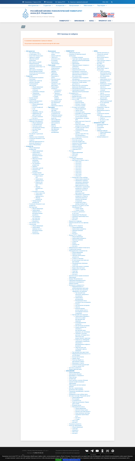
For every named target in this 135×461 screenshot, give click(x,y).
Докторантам (36, 219)
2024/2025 (78, 163)
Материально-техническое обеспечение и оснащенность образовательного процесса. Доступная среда (80, 74)
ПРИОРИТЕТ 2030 (105, 21)
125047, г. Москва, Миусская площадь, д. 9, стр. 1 (35, 450)
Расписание (49, 2)
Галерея (74, 232)
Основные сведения (77, 57)
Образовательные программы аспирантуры (37, 160)
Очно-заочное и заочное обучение (78, 380)
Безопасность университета (76, 285)
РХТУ (23, 26)
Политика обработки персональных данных (78, 360)
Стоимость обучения (77, 258)
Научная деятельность (103, 52)
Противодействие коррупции (80, 314)
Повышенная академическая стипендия (36, 94)
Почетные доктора (77, 140)
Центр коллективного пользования (103, 58)
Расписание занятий (37, 168)
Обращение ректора (74, 52)
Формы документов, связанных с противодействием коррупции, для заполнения (82, 329)
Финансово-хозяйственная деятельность (79, 83)
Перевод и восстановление (36, 137)
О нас (33, 109)
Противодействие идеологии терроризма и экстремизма (80, 290)
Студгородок (32, 99)
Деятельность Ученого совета (80, 160)
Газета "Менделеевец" (35, 144)
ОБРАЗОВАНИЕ (79, 21)
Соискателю (103, 105)
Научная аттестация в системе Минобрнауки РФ (80, 206)
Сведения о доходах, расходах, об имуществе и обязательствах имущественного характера (82, 336)
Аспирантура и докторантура (101, 65)
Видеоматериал (79, 102)
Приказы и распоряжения (58, 93)
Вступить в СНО (104, 119)
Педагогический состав (78, 70)
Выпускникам (74, 5)
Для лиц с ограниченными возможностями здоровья (76, 388)
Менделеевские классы (78, 406)
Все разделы (78, 101)
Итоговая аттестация (38, 191)
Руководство (75, 68)
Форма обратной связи (78, 268)
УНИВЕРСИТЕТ (64, 21)
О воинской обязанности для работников (55, 83)
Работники (35, 130)
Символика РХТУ (76, 149)
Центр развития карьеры (55, 123)
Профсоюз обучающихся (36, 121)
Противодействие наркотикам (80, 352)
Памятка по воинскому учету (55, 58)
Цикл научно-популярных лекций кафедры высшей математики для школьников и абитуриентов (37, 72)
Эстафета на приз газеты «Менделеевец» (82, 128)
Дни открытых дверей (35, 62)
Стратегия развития (77, 148)
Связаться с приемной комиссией (79, 2)
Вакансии (34, 105)
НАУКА (92, 21)
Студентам (47, 5)
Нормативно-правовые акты (39, 195)
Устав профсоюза (37, 124)
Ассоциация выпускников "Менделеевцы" (55, 62)
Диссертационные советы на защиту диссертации (105, 96)
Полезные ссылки (37, 126)
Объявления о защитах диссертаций (106, 100)
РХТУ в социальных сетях (79, 98)
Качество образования (75, 425)
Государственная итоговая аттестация (38, 173)
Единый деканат (33, 98)
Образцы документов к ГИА (39, 188)
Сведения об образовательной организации (67, 450)
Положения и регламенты (57, 90)
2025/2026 (78, 162)
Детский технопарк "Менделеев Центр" (79, 396)
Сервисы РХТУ (61, 2)
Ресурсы (77, 304)
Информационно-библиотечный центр (79, 247)
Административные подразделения (56, 67)
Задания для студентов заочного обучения (35, 81)
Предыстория (79, 110)
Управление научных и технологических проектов (56, 116)
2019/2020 (78, 171)
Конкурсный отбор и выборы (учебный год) (81, 203)
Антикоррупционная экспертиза (80, 323)
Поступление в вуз (34, 52)
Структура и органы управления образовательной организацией (80, 59)
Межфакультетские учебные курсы (78, 394)
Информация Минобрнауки (79, 215)
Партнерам (101, 5)
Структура (75, 271)
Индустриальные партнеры (82, 413)
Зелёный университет (103, 137)
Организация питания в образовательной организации (80, 90)
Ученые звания (79, 208)
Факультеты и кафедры (55, 70)
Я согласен (58, 460)
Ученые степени (79, 210)
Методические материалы (82, 305)
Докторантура (33, 207)
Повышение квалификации (55, 131)
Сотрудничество (76, 400)
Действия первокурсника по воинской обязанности (36, 142)
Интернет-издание (80, 104)
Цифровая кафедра (102, 130)
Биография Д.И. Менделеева (83, 113)
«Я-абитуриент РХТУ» (35, 54)
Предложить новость (57, 105)
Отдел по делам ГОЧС (78, 366)
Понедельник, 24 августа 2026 (33, 2)
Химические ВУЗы (77, 146)
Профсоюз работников (54, 73)
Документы (35, 221)
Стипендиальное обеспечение (33, 84)
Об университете (73, 93)
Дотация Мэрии (36, 129)
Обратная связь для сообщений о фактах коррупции (81, 349)
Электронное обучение (75, 374)
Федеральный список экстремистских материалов (83, 301)
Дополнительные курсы (81, 410)
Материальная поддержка (36, 77)
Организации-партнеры (55, 109)
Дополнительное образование (55, 79)
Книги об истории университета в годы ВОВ (82, 125)
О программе (100, 127)
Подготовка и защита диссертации (103, 69)
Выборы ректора (76, 96)
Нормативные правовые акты (39, 179)
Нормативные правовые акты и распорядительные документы (37, 155)
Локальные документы (75, 424)
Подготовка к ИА (40, 193)
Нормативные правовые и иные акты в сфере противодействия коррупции (82, 318)
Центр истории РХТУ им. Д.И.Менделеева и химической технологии (82, 135)
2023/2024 (78, 165)
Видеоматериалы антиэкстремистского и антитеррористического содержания (81, 311)
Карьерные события (37, 112)
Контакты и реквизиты (75, 367)
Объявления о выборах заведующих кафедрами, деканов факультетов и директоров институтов (82, 183)
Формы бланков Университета (58, 97)
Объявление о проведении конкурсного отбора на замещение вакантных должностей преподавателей (82, 190)
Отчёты (99, 129)
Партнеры (35, 110)
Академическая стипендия (36, 89)
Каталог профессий (37, 107)
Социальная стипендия (38, 91)
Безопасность (59, 453)
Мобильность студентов (78, 269)
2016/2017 (78, 176)
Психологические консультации (80, 364)
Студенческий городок (75, 249)
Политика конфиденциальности (71, 460)
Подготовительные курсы (36, 55)
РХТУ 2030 (100, 126)
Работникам (88, 5)
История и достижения (78, 107)
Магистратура (73, 377)
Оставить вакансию (37, 116)
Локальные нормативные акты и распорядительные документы (105, 80)
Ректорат (71, 151)
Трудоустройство (34, 102)
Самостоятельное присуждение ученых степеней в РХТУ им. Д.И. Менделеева (105, 74)
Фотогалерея (75, 399)
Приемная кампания (77, 230)
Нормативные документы (55, 87)
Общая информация (37, 87)
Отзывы (77, 419)
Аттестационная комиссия (104, 103)
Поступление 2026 (34, 222)
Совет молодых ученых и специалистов (104, 61)
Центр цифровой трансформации (55, 120)
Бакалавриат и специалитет (76, 375)
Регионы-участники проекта (82, 411)
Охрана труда (76, 358)
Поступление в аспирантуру (36, 164)
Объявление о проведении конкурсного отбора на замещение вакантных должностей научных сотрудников (82, 198)
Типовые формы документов (36, 201)
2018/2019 (78, 172)
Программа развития (102, 124)
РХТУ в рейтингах (77, 138)
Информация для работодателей (36, 114)
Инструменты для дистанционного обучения (56, 102)
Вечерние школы (76, 405)
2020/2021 (78, 169)
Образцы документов (38, 198)
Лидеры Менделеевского (76, 279)
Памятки (77, 307)
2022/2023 (78, 166)
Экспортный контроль (78, 357)
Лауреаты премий (77, 144)
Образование (75, 63)
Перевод (34, 166)
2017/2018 (78, 174)
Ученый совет (72, 157)
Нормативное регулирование (79, 298)
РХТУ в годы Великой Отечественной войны (81, 115)
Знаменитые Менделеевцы (79, 143)
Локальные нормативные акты (80, 216)
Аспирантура (32, 149)
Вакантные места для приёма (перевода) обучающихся (80, 86)
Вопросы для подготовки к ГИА (39, 183)
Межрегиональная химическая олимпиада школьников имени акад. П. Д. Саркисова (37, 66)
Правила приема (76, 254)
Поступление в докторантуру (36, 217)
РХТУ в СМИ (75, 99)
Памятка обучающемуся (35, 101)
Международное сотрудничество (55, 112)
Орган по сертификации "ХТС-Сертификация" (56, 127)
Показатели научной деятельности (102, 54)
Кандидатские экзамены (36, 170)
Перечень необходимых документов (78, 256)
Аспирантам (60, 5)
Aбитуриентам (33, 5)
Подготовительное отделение (80, 266)
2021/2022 (78, 168)
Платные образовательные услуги (81, 80)
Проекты (102, 118)
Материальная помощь (38, 127)
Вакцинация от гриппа (78, 363)
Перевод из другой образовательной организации (34, 58)
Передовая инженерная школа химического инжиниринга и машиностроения (77, 282)
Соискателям (32, 224)
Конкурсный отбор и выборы (80, 177)
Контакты (35, 118)
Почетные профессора (78, 141)
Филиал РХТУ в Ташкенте (76, 226)
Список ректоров (79, 112)
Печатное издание (80, 105)
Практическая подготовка (36, 119)
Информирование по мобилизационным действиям (80, 287)
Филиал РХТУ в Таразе (75, 235)
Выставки (99, 63)
